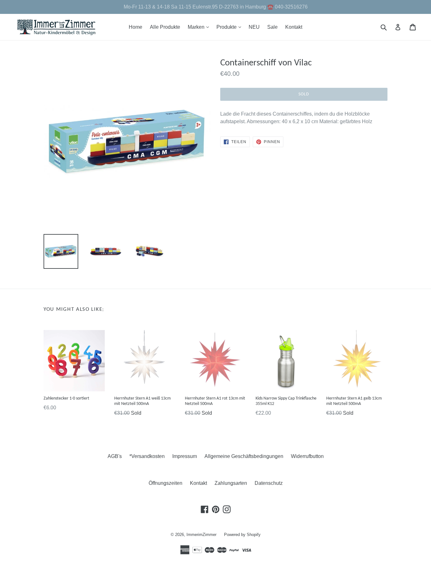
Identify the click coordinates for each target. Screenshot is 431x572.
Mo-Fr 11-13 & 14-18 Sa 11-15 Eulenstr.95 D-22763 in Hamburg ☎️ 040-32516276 (216, 6)
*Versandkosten (147, 456)
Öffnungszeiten (165, 483)
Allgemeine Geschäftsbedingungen (243, 456)
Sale (272, 27)
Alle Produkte (165, 27)
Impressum (184, 456)
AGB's (115, 456)
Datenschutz (269, 483)
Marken (200, 27)
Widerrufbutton (307, 456)
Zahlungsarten (231, 483)
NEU (254, 27)
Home (135, 27)
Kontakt (293, 27)
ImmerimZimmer (201, 534)
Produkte (230, 27)
